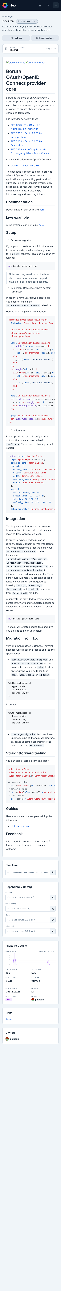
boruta (8, 21)
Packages (9, 16)
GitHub (8, 1019)
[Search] (47, 5)
